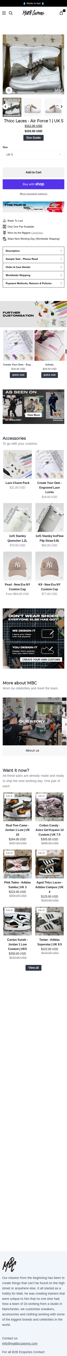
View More (33, 414)
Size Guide (33, 137)
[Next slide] (61, 106)
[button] (12, 107)
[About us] (32, 727)
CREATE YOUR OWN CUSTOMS (41, 659)
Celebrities (37, 232)
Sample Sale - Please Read (22, 258)
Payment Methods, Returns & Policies (29, 283)
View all (33, 967)
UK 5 (9, 154)
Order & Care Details (18, 267)
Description (13, 250)
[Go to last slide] (5, 106)
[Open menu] (3, 13)
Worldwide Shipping (18, 275)
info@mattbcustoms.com (20, 1343)
